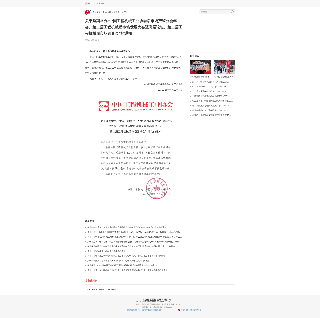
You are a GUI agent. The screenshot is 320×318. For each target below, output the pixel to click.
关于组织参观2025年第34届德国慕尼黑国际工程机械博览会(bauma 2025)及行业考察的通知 (126, 227)
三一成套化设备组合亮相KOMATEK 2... (209, 91)
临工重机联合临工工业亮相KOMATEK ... (210, 87)
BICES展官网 (113, 290)
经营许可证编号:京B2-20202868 (152, 310)
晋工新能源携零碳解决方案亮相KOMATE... (211, 106)
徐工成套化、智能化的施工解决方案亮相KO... (212, 101)
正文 (126, 12)
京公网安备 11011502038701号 (191, 310)
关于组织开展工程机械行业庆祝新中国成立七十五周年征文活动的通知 (118, 261)
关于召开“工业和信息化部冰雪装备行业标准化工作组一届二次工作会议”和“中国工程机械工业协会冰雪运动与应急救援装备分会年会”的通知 (149, 232)
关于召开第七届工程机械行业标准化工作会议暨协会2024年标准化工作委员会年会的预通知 (127, 270)
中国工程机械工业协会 (95, 290)
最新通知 (118, 12)
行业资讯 (100, 3)
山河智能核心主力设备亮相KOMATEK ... (210, 110)
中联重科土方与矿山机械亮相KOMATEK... (211, 96)
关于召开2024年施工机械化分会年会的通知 (106, 251)
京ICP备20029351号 (133, 310)
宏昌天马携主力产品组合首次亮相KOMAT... (211, 82)
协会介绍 (107, 12)
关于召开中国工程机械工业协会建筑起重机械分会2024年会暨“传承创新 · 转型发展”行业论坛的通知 (131, 246)
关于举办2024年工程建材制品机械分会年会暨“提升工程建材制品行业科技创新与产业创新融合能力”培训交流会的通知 (139, 242)
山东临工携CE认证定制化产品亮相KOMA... (211, 115)
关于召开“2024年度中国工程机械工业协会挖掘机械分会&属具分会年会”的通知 (122, 265)
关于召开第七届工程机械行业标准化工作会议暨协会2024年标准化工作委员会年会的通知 (126, 256)
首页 (90, 3)
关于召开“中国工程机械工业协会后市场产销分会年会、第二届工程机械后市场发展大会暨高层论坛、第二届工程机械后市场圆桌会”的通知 (148, 237)
